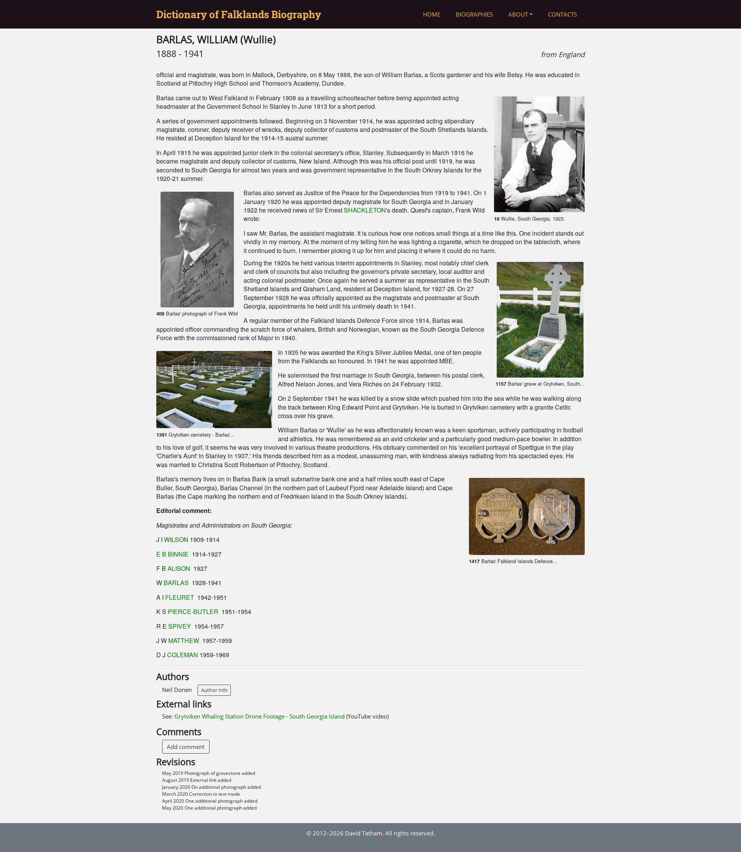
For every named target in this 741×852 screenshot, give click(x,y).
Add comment (186, 747)
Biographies (474, 14)
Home (431, 14)
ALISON (178, 568)
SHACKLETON (365, 210)
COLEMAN (182, 654)
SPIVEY (180, 626)
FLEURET (179, 597)
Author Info (214, 690)
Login (370, 842)
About (518, 14)
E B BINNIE (173, 554)
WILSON (176, 539)
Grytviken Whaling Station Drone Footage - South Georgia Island (260, 716)
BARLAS (176, 582)
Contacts (562, 14)
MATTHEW (183, 640)
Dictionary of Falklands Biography (238, 14)
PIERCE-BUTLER (193, 611)
